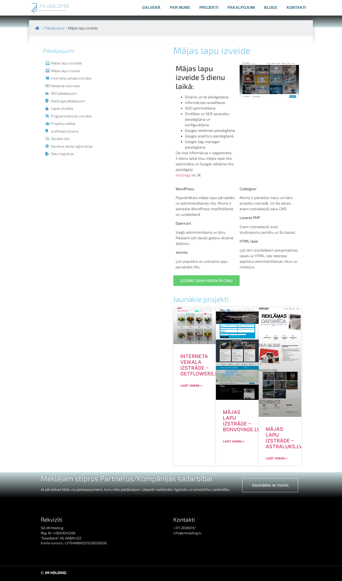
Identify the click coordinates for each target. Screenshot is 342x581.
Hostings (183, 175)
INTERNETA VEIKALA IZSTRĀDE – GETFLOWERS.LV (200, 365)
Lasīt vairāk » (191, 385)
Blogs (270, 8)
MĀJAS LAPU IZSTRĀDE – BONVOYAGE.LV (241, 421)
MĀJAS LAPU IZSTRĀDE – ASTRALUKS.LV (284, 438)
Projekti (208, 8)
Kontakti (296, 8)
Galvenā (151, 8)
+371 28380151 (184, 528)
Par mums (180, 8)
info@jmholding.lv (187, 533)
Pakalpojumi (241, 8)
